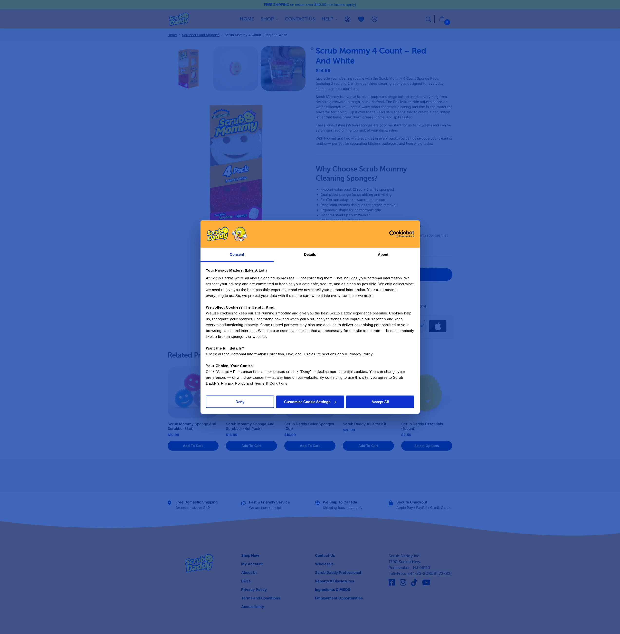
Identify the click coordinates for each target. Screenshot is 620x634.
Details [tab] (310, 254)
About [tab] (383, 254)
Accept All (380, 402)
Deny (240, 402)
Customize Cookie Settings (307, 402)
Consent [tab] (237, 254)
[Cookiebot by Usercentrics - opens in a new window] (393, 233)
